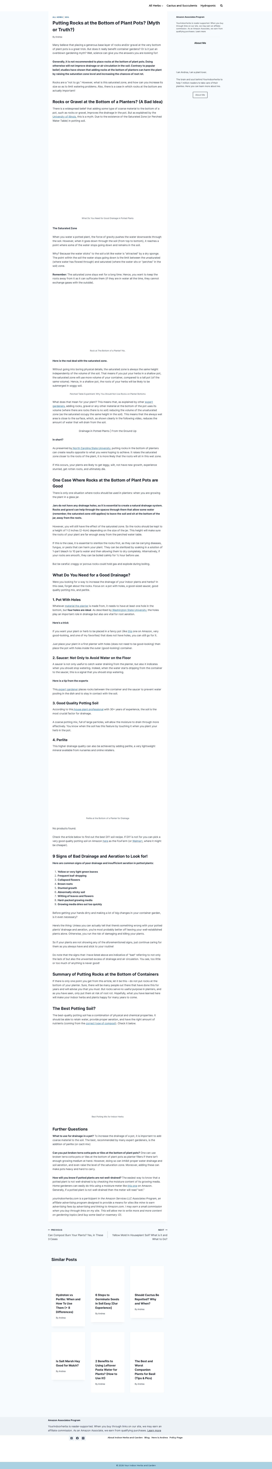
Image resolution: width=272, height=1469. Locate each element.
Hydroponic (208, 5)
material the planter (76, 605)
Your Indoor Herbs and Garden (140, 1465)
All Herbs (58, 17)
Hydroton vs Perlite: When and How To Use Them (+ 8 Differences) (68, 1303)
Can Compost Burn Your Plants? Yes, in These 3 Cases (75, 1235)
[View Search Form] (221, 5)
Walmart (137, 841)
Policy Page (176, 1437)
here (105, 841)
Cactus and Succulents (182, 5)
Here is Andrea (160, 1437)
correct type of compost (100, 1023)
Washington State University (129, 610)
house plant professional (88, 709)
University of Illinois (64, 116)
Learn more (201, 31)
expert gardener (68, 689)
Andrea (58, 37)
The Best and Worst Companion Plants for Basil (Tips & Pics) (145, 1370)
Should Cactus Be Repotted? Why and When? (147, 1299)
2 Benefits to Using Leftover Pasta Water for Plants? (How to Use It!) (106, 1370)
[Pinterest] (71, 1438)
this (130, 631)
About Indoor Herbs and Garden (125, 1437)
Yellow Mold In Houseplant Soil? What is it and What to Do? (139, 1235)
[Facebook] (77, 1438)
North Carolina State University (91, 448)
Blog (147, 1437)
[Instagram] (83, 1438)
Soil (67, 17)
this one (132, 1185)
